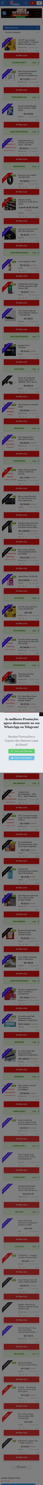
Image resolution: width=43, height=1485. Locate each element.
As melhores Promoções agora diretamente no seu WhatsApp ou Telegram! (21, 723)
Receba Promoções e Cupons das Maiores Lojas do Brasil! (21, 740)
